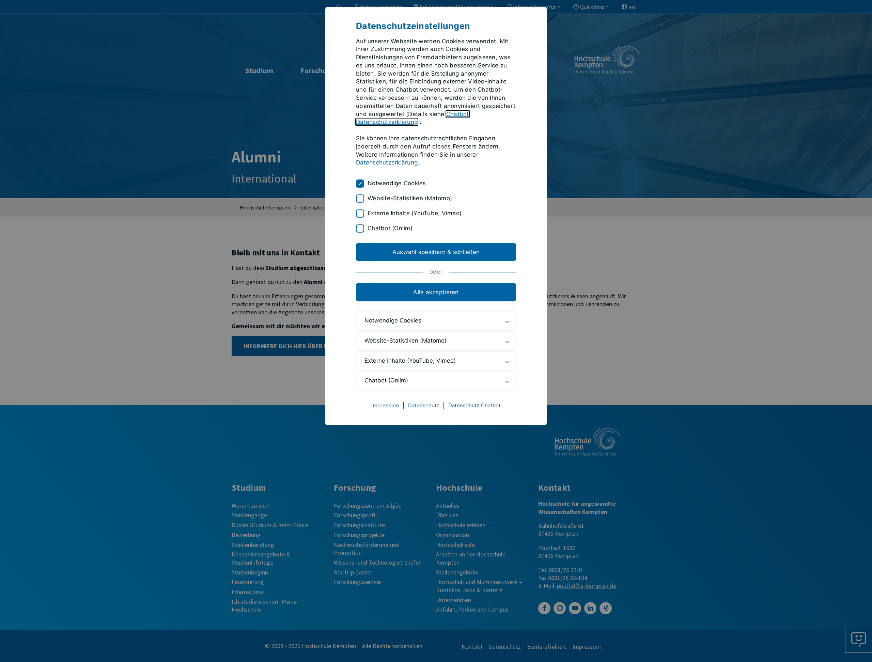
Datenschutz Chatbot (474, 405)
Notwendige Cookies (397, 183)
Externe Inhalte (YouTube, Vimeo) (415, 213)
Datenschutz (423, 405)
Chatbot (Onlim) (390, 228)
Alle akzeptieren (435, 292)
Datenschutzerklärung (387, 162)
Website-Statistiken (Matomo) (410, 198)
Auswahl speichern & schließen (436, 252)
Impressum (385, 405)
